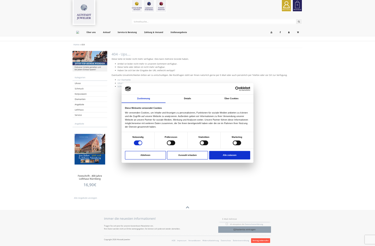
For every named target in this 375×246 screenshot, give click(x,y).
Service (78, 115)
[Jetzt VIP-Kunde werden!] (90, 61)
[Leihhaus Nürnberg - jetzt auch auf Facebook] (280, 32)
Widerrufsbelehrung (210, 240)
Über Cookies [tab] (231, 98)
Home (76, 44)
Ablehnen (145, 155)
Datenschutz (226, 240)
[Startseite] (84, 12)
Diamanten (80, 99)
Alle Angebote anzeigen (85, 198)
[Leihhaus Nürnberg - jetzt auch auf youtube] (271, 32)
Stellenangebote (179, 32)
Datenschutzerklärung (254, 224)
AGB (173, 240)
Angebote (79, 104)
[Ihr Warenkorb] (297, 32)
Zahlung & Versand (153, 32)
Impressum (181, 240)
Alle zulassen (229, 155)
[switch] (171, 143)
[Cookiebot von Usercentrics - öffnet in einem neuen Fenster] (237, 89)
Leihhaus (79, 109)
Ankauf (106, 32)
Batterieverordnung (241, 240)
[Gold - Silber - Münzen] (137, 6)
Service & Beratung (127, 32)
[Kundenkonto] (288, 32)
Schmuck (79, 88)
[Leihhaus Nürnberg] (149, 6)
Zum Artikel (90, 177)
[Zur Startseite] (78, 32)
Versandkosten (194, 240)
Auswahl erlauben (187, 155)
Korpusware (81, 93)
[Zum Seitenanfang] (187, 206)
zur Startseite (124, 79)
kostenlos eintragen (246, 229)
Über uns (91, 32)
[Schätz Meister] (161, 6)
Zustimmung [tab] (143, 98)
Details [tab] (187, 98)
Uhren (120, 83)
